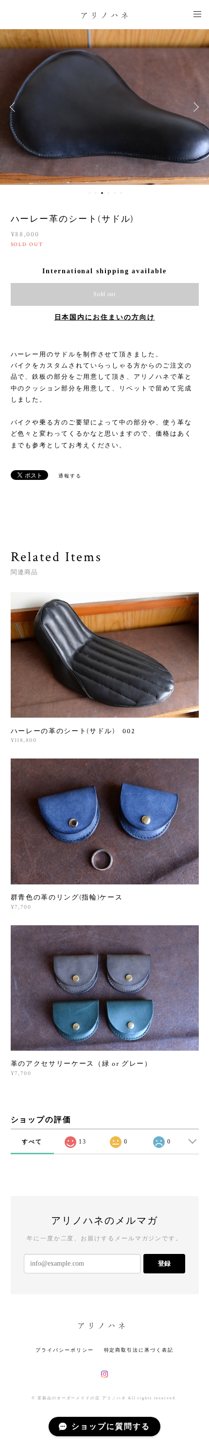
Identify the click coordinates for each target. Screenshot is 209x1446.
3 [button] (102, 193)
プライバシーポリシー (64, 1350)
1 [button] (89, 193)
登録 (164, 1263)
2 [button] (96, 193)
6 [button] (121, 193)
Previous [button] (14, 107)
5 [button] (115, 193)
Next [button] (194, 107)
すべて (32, 1141)
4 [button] (108, 193)
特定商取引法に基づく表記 (139, 1350)
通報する (70, 475)
